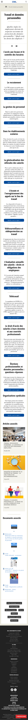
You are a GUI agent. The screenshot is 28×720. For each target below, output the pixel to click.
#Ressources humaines (11, 610)
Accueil (6, 6)
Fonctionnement (14, 648)
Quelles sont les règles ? (14, 74)
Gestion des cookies (14, 705)
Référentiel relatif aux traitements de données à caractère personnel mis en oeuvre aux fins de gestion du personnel (14, 538)
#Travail (21, 610)
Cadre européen (14, 677)
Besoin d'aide (21, 716)
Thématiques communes (14, 663)
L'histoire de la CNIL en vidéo (14, 651)
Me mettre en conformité (14, 634)
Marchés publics (14, 653)
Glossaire (14, 697)
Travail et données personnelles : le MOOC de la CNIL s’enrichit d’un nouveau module (13, 502)
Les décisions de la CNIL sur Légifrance (14, 682)
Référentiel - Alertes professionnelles (10, 590)
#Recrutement (14, 620)
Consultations (14, 670)
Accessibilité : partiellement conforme (13, 715)
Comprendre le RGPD (14, 633)
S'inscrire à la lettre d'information (14, 707)
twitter (12, 689)
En (15, 703)
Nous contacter (16, 718)
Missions (14, 647)
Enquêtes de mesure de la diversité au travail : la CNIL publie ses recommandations (13, 474)
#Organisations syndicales (14, 617)
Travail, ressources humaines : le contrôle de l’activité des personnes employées (13, 445)
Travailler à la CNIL (14, 656)
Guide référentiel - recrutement (13, 555)
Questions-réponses (14, 641)
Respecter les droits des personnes (14, 636)
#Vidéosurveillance (14, 606)
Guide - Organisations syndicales (13, 587)
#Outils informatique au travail (14, 603)
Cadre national (14, 678)
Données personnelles (19, 714)
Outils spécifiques (14, 637)
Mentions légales (7, 714)
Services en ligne (14, 639)
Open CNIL (14, 654)
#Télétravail (14, 613)
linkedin (15, 689)
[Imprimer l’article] (12, 46)
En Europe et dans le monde (14, 650)
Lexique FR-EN (14, 699)
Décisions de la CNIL (14, 680)
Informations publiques (8, 717)
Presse (14, 702)
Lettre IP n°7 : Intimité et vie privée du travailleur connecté (14, 571)
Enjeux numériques (14, 666)
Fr (12, 703)
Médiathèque (14, 672)
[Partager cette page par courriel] (16, 46)
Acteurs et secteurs (14, 661)
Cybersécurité (14, 669)
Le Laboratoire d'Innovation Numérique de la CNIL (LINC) (14, 709)
